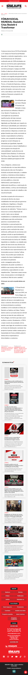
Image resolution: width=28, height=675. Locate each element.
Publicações (20, 595)
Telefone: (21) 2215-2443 (14, 1)
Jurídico (8, 599)
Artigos (7, 595)
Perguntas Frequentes (14, 618)
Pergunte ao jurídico (7, 614)
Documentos (20, 607)
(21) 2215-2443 (14, 626)
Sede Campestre (7, 607)
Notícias (5, 13)
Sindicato (7, 592)
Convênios (7, 610)
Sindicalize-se (20, 599)
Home (2, 13)
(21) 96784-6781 (14, 642)
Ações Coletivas (20, 614)
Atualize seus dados (20, 610)
